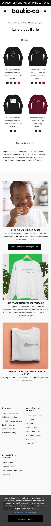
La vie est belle (32, 427)
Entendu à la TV (32, 443)
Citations (29, 423)
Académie (30, 420)
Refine (26, 40)
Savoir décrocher (33, 431)
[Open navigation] (5, 10)
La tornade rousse (33, 435)
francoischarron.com (11, 466)
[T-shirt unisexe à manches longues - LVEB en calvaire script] (13, 56)
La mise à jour (31, 439)
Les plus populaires (34, 416)
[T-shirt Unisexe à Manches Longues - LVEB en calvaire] (37, 56)
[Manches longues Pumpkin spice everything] (37, 104)
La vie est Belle (20, 23)
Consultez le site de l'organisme (24, 246)
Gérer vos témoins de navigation (25, 512)
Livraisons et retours (10, 413)
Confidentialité (8, 425)
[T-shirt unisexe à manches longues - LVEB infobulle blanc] (13, 104)
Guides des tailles (9, 417)
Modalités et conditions (12, 421)
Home (10, 23)
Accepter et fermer (25, 519)
